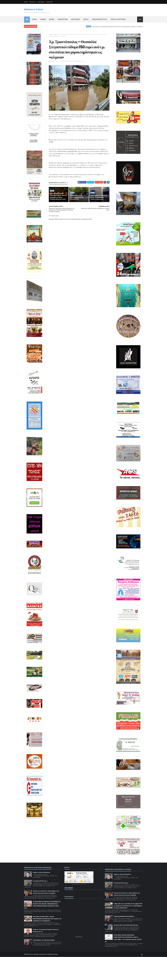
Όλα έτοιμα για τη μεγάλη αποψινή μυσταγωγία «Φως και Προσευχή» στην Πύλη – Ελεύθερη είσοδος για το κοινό (85, 26)
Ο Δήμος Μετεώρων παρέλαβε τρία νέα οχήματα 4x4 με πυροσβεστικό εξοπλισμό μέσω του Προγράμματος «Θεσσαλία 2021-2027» (128, 906)
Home (50, 34)
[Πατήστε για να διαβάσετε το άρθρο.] (128, 704)
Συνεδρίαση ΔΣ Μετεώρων (40, 881)
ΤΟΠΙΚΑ (34, 19)
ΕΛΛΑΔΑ (43, 19)
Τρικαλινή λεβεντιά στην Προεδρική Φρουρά (126, 925)
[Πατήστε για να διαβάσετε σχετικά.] (34, 84)
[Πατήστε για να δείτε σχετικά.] (34, 574)
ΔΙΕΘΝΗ (51, 19)
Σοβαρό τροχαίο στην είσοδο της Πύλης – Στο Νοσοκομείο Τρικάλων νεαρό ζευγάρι (98, 197)
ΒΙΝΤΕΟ (86, 19)
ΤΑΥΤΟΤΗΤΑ (32, 2)
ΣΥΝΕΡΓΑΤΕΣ (49, 2)
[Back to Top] (142, 955)
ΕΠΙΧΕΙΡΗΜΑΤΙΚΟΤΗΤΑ (99, 19)
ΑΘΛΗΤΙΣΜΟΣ (75, 19)
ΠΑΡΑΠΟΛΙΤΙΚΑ (63, 19)
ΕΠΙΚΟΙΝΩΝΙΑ (40, 2)
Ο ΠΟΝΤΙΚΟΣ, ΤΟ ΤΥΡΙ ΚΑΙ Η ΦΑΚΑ (44, 940)
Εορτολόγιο (78, 936)
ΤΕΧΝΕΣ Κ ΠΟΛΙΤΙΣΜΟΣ (118, 19)
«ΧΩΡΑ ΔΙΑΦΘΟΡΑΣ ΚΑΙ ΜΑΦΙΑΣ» (124, 916)
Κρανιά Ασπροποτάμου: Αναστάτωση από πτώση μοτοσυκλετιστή (76, 197)
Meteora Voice (33, 9)
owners (56, 954)
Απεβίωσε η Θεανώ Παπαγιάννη (41, 872)
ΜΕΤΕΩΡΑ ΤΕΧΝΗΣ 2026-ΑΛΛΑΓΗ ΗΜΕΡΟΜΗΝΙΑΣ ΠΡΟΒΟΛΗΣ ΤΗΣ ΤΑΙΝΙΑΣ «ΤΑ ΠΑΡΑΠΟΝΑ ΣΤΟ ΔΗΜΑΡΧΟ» (47, 919)
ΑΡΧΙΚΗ (26, 2)
